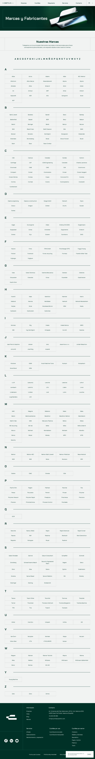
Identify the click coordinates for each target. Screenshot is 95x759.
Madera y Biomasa (77, 734)
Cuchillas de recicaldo (56, 732)
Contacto (79, 3)
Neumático (75, 737)
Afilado (28, 732)
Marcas (28, 719)
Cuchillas (37, 3)
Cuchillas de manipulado (57, 734)
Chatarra (74, 732)
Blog (27, 716)
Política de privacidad (50, 754)
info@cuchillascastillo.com (57, 718)
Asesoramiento (30, 734)
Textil (73, 745)
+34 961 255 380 (53, 716)
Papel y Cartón (76, 740)
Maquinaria (51, 3)
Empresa (29, 711)
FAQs (27, 714)
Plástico (74, 743)
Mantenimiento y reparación (34, 737)
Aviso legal (63, 754)
